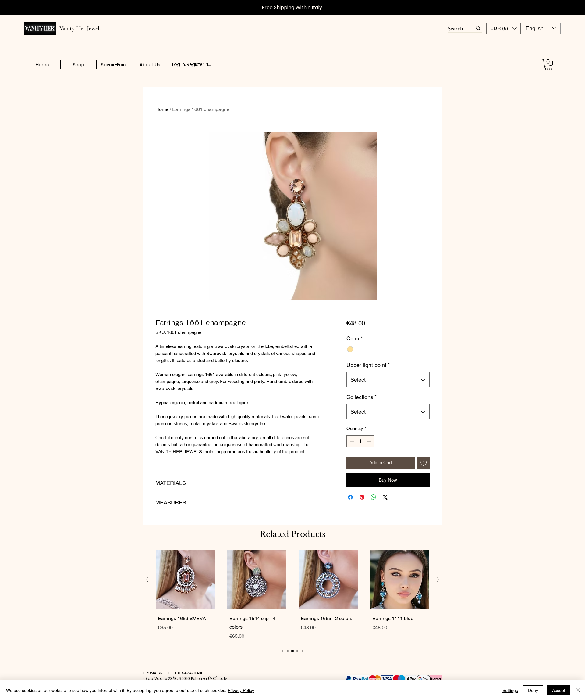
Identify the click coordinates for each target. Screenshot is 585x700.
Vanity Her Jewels (80, 28)
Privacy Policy (241, 690)
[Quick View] (185, 580)
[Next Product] (438, 579)
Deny (533, 690)
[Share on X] (385, 497)
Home (161, 109)
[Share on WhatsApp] (373, 497)
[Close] (577, 690)
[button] (503, 28)
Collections (361, 397)
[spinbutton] (360, 441)
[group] (292, 596)
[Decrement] (351, 441)
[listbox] (503, 28)
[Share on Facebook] (350, 497)
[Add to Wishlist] (423, 463)
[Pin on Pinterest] (362, 497)
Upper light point (368, 365)
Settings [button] (510, 690)
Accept (558, 690)
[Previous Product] (147, 579)
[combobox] (388, 379)
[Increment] (369, 441)
